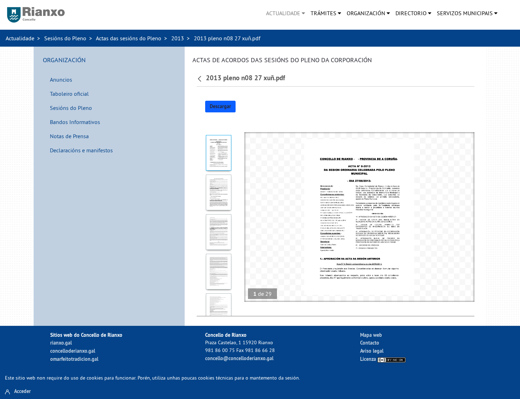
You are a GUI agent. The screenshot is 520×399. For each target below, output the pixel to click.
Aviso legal (371, 350)
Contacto (369, 342)
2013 (177, 38)
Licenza (368, 359)
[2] (218, 192)
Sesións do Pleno (65, 38)
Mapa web (371, 334)
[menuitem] (285, 13)
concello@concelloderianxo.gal (239, 358)
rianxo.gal (61, 342)
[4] (218, 272)
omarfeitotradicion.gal (74, 359)
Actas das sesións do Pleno (128, 38)
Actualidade (20, 38)
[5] (218, 311)
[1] (218, 153)
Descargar (220, 106)
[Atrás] (200, 78)
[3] (218, 232)
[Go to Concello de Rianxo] (36, 15)
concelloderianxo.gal (72, 350)
